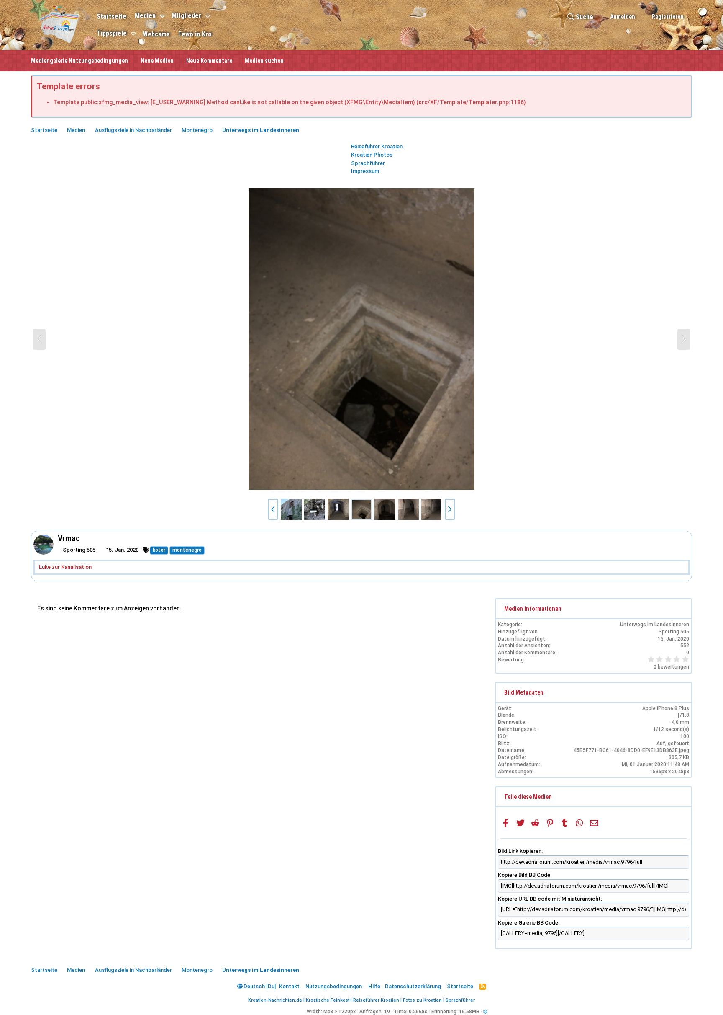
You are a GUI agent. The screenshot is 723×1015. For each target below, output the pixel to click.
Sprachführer (368, 163)
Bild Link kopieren (519, 851)
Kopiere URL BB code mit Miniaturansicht (549, 899)
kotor (159, 550)
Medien (145, 16)
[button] (163, 16)
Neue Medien (157, 60)
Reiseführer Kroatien (377, 146)
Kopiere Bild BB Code (524, 875)
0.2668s (418, 1012)
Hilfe (374, 986)
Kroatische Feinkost (327, 1000)
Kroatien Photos (371, 155)
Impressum (365, 171)
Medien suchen (264, 60)
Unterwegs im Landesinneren (654, 625)
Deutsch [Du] (259, 986)
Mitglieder (186, 16)
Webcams (156, 34)
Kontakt (289, 986)
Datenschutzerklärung (413, 986)
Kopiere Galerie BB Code (528, 922)
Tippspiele (112, 33)
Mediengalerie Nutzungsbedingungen (79, 60)
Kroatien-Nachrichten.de (275, 1000)
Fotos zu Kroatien (422, 1000)
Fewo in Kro (195, 34)
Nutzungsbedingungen (333, 986)
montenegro (187, 550)
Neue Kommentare (209, 60)
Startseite (111, 17)
